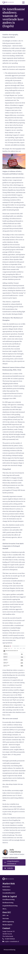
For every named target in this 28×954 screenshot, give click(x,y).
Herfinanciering (7, 902)
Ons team (5, 918)
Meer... (4, 909)
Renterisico (6, 886)
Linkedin (10, 868)
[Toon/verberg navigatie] (23, 2)
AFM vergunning (8, 921)
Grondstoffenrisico (8, 893)
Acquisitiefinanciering (10, 905)
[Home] (8, 2)
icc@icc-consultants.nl (11, 941)
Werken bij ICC (7, 924)
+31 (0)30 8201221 (9, 939)
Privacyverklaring (9, 949)
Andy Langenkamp (15, 851)
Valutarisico (6, 890)
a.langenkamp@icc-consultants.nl (13, 862)
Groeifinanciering (8, 899)
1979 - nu (5, 915)
